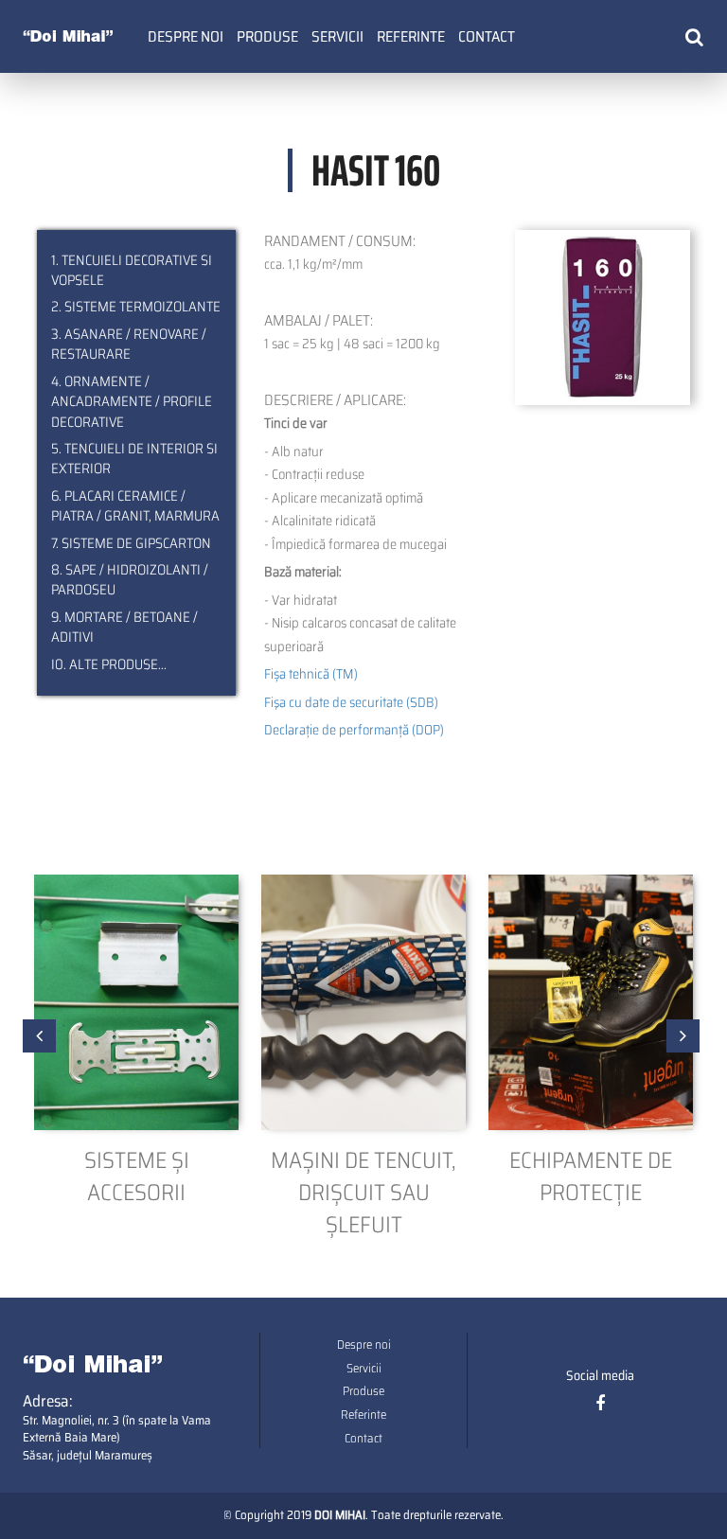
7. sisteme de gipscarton (131, 544)
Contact (486, 36)
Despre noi (185, 36)
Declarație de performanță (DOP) (354, 729)
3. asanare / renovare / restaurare (128, 345)
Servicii (337, 36)
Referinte (411, 36)
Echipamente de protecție (590, 1177)
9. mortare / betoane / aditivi (124, 628)
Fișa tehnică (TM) (311, 673)
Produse (267, 36)
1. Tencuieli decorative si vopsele (131, 271)
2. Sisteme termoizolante (136, 307)
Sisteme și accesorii (136, 1177)
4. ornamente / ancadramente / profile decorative (131, 402)
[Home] (68, 33)
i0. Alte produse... (109, 665)
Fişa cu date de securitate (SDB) (351, 702)
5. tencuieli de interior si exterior (134, 459)
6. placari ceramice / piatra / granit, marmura (135, 506)
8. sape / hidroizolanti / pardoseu (129, 580)
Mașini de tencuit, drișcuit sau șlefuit (363, 1193)
